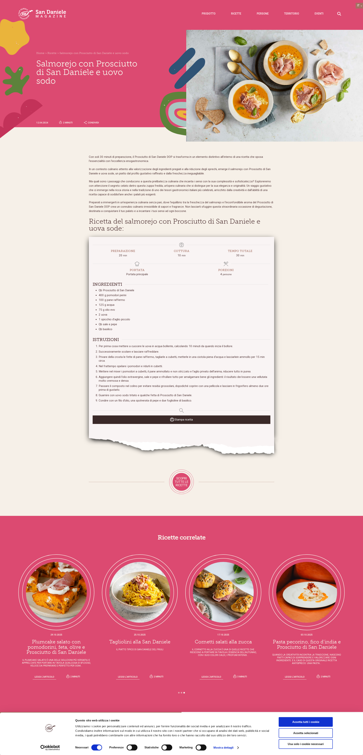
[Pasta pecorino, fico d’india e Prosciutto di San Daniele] (307, 592)
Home (40, 53)
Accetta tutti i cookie (305, 721)
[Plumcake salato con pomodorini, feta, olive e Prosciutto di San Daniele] (56, 592)
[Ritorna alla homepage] (42, 14)
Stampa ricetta (183, 419)
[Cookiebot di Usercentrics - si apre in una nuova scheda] (50, 747)
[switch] (132, 747)
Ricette (236, 13)
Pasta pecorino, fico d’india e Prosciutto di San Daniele (307, 644)
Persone (263, 13)
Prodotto (209, 13)
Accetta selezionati (305, 733)
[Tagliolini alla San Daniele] (140, 592)
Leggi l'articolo (44, 676)
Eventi (319, 13)
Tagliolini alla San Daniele (139, 642)
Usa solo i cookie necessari (306, 744)
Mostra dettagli (223, 747)
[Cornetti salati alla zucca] (223, 592)
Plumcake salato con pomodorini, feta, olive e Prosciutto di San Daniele (56, 647)
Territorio (291, 13)
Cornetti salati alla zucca (223, 642)
